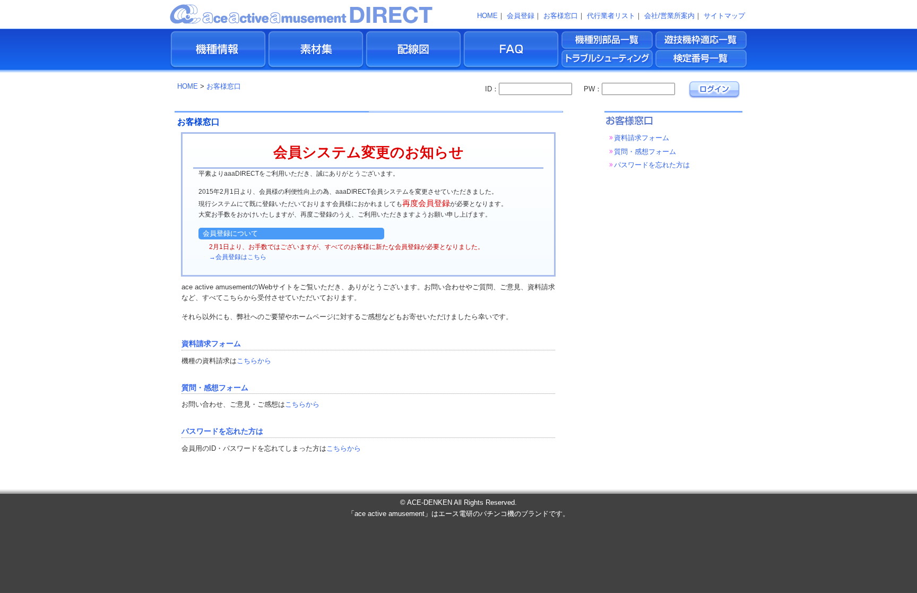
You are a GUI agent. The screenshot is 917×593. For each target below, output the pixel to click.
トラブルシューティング (608, 59)
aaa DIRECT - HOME (302, 13)
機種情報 (218, 50)
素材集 (315, 50)
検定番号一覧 (702, 59)
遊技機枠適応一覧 (702, 39)
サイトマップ (724, 16)
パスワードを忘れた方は (222, 431)
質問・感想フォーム (214, 388)
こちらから (254, 361)
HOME (487, 16)
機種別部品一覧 (608, 39)
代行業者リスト (611, 16)
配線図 (413, 50)
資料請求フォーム (211, 344)
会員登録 (520, 16)
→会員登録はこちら (237, 257)
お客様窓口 (560, 16)
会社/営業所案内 (669, 16)
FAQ (511, 50)
